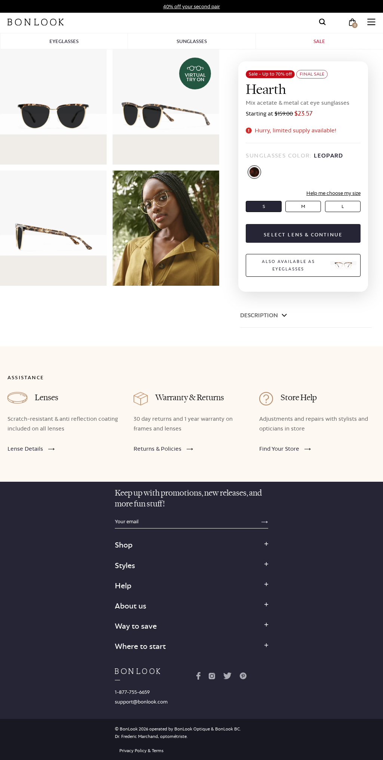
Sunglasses (192, 41)
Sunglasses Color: (294, 155)
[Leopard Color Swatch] (254, 172)
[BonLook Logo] (35, 22)
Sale (319, 41)
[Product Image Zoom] (53, 107)
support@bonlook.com (141, 702)
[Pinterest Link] (243, 677)
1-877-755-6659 (132, 692)
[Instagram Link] (211, 677)
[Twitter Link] (227, 677)
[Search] (322, 22)
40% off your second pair (191, 6)
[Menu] (371, 22)
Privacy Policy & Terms (141, 750)
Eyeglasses (64, 41)
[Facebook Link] (198, 677)
